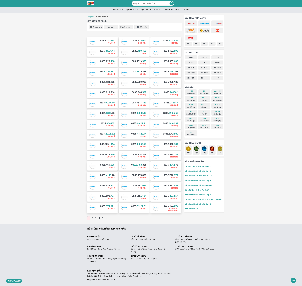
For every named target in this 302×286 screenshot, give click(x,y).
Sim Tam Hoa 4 (191, 185)
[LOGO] (90, 3)
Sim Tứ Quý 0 (205, 171)
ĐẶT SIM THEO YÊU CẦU (151, 9)
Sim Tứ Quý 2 (205, 194)
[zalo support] (293, 280)
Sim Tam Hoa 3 (191, 180)
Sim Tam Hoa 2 (205, 176)
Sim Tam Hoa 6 (191, 208)
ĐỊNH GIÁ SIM (132, 9)
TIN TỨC (185, 9)
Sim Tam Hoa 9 (191, 194)
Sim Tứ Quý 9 (191, 166)
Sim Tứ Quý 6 (191, 199)
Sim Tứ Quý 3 (204, 199)
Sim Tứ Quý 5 (216, 199)
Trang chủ (90, 17)
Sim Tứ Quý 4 (205, 204)
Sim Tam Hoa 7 (205, 185)
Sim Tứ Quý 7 (203, 190)
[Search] (172, 3)
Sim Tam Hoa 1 (191, 176)
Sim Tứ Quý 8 (205, 180)
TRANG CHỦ (118, 9)
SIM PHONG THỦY (171, 9)
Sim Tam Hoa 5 (191, 171)
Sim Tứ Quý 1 (191, 190)
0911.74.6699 (14, 280)
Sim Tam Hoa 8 (191, 204)
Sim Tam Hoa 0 (204, 166)
